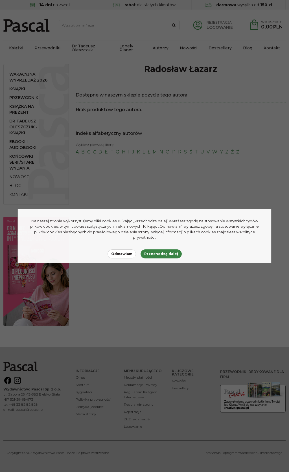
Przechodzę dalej (161, 254)
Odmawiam (121, 254)
